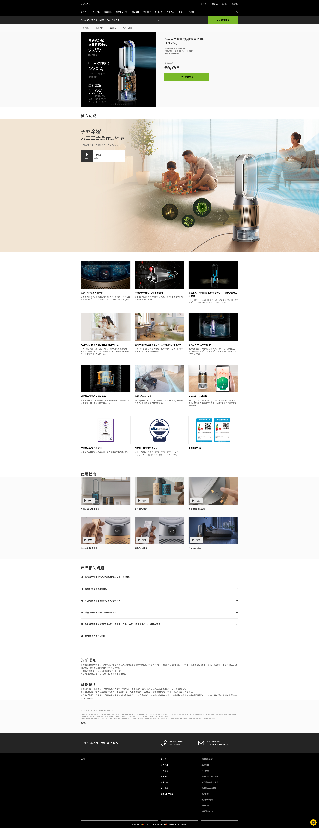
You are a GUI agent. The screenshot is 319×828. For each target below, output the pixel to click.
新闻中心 (204, 4)
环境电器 (164, 771)
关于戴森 (205, 771)
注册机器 (205, 765)
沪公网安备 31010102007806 (177, 824)
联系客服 (313, 822)
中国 (83, 759)
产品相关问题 (127, 28)
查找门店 (215, 4)
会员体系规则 (207, 800)
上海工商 (148, 824)
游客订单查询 (207, 811)
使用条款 (205, 794)
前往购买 (225, 20)
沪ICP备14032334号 (158, 824)
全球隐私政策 (207, 759)
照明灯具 (164, 782)
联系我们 (225, 4)
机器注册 (235, 4)
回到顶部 (86, 28)
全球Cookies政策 (208, 788)
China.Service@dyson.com (217, 744)
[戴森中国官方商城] (87, 4)
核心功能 (99, 28)
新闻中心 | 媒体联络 (209, 776)
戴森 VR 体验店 (167, 794)
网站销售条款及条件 (209, 782)
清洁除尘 (164, 759)
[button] (111, 104)
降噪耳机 (164, 776)
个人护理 (164, 765)
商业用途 (164, 788)
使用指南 (113, 28)
